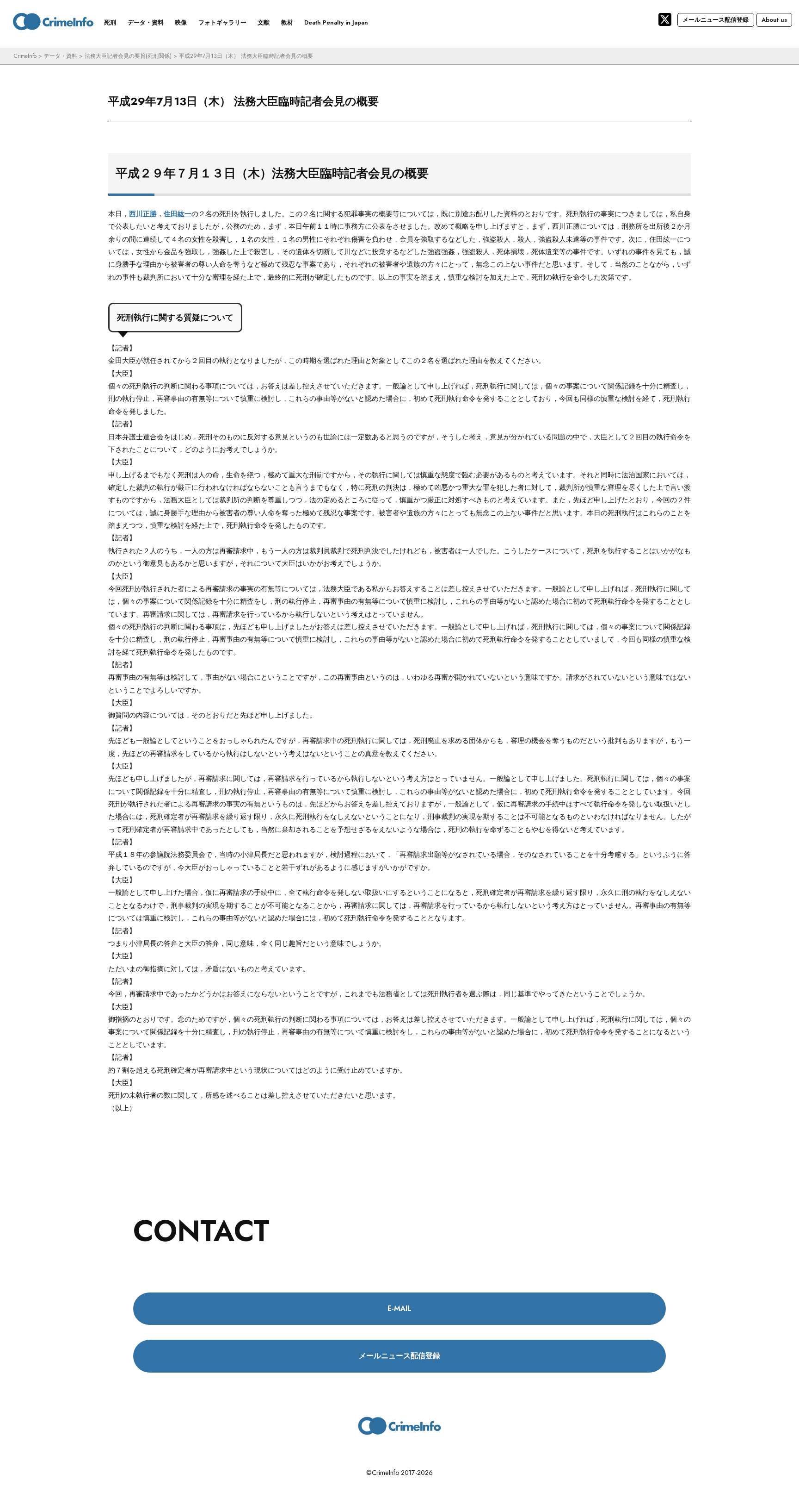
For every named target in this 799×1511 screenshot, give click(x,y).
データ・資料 (146, 22)
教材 (287, 22)
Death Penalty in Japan (336, 22)
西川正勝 (143, 214)
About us (774, 19)
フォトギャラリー (222, 22)
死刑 (110, 22)
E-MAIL (399, 1308)
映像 (181, 22)
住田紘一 (177, 214)
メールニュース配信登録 (715, 19)
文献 (264, 22)
